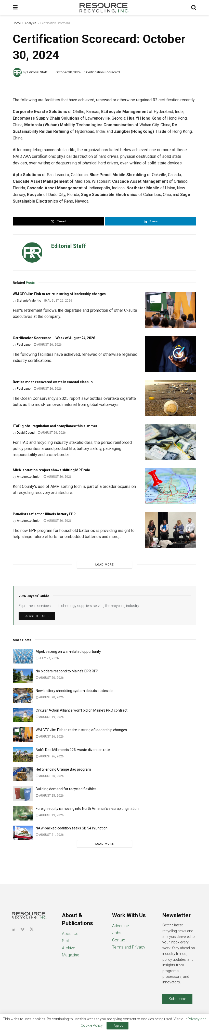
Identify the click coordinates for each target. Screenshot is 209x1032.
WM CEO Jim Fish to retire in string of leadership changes (59, 294)
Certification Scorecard (55, 23)
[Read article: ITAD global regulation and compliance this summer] (170, 442)
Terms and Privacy (128, 947)
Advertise (120, 925)
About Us (70, 933)
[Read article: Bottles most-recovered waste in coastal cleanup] (170, 398)
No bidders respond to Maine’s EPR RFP (67, 671)
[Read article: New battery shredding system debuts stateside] (23, 695)
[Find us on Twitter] (32, 929)
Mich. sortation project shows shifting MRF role (51, 470)
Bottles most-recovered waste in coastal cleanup (53, 382)
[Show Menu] (15, 7)
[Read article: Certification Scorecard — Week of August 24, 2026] (170, 354)
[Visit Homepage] (104, 8)
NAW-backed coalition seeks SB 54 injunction (72, 828)
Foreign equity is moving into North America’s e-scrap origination (87, 809)
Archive (68, 947)
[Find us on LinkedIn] (13, 929)
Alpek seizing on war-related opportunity (69, 651)
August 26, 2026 (59, 300)
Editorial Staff (37, 72)
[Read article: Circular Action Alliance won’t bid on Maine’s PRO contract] (23, 715)
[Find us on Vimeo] (22, 929)
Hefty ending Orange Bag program (63, 769)
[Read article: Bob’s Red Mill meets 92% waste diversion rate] (23, 754)
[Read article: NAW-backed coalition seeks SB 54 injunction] (23, 833)
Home (17, 23)
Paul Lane (24, 344)
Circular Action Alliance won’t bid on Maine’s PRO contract (81, 710)
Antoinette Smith (29, 476)
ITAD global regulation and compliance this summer (55, 426)
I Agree (117, 1025)
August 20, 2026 (51, 678)
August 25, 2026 (51, 776)
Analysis (30, 23)
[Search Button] (193, 7)
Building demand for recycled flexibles (66, 789)
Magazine (70, 955)
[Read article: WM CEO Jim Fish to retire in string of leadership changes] (170, 310)
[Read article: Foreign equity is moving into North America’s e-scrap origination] (23, 813)
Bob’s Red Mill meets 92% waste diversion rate (73, 750)
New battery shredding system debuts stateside (74, 691)
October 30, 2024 (68, 72)
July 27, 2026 (48, 658)
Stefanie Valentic (29, 300)
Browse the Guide (37, 616)
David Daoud (26, 432)
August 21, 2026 (51, 835)
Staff (66, 940)
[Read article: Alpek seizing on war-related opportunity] (23, 656)
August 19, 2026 (51, 717)
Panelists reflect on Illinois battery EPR (44, 514)
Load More (104, 564)
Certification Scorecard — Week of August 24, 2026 (54, 338)
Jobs (116, 932)
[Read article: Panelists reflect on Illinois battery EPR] (170, 530)
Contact (119, 940)
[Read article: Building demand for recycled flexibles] (23, 793)
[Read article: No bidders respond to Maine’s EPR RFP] (23, 676)
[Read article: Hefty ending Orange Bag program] (23, 774)
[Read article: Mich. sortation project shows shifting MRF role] (170, 486)
